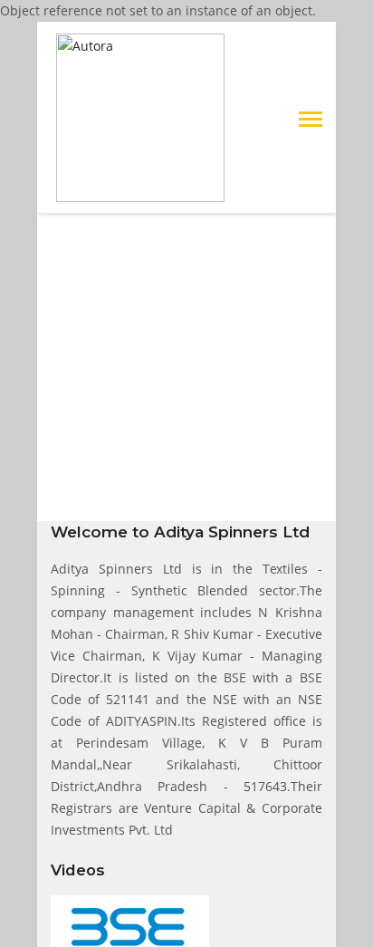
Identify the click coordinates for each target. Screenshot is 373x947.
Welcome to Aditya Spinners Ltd (180, 532)
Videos (78, 870)
